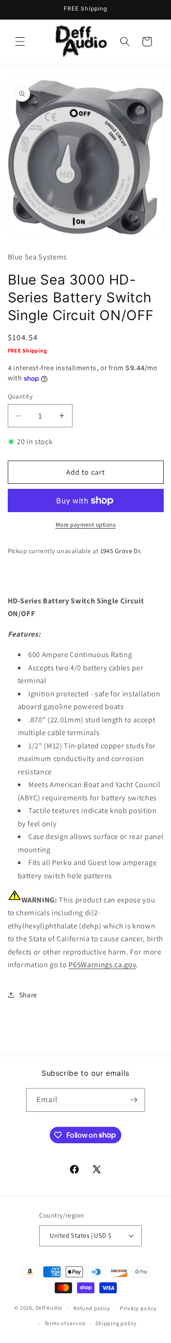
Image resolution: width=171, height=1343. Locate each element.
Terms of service (65, 1323)
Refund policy (91, 1308)
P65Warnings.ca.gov (102, 964)
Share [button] (28, 994)
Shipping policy (116, 1323)
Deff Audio (49, 1308)
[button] (20, 41)
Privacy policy (138, 1308)
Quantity (20, 396)
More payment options (86, 525)
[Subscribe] (134, 1100)
